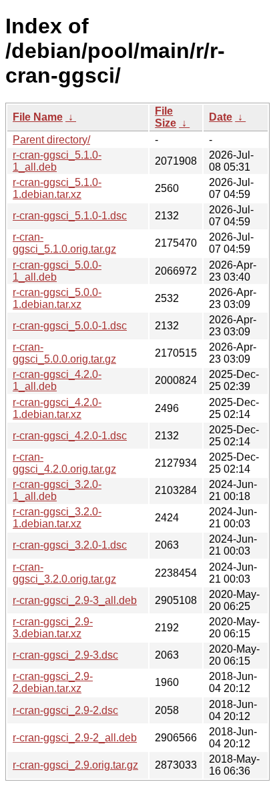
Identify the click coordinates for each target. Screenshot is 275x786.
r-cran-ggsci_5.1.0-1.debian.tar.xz (57, 188)
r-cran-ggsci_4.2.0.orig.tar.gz (64, 463)
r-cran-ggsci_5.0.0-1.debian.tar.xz (57, 298)
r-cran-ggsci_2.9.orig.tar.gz (75, 765)
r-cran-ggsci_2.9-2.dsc (65, 710)
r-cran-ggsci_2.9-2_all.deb (75, 737)
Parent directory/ (51, 139)
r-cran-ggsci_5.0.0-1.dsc (70, 325)
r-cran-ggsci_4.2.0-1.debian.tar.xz (57, 408)
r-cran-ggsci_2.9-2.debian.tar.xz (53, 682)
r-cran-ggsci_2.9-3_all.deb (75, 600)
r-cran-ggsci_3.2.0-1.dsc (70, 545)
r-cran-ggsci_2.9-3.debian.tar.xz (53, 627)
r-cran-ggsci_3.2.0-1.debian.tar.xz (57, 517)
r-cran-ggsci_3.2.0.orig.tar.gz (64, 573)
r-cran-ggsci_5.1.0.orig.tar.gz (64, 243)
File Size (165, 117)
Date (220, 117)
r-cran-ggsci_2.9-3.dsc (65, 655)
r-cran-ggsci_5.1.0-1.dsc (70, 215)
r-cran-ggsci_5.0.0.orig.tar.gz (64, 353)
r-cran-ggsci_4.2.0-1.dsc (70, 435)
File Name (38, 117)
